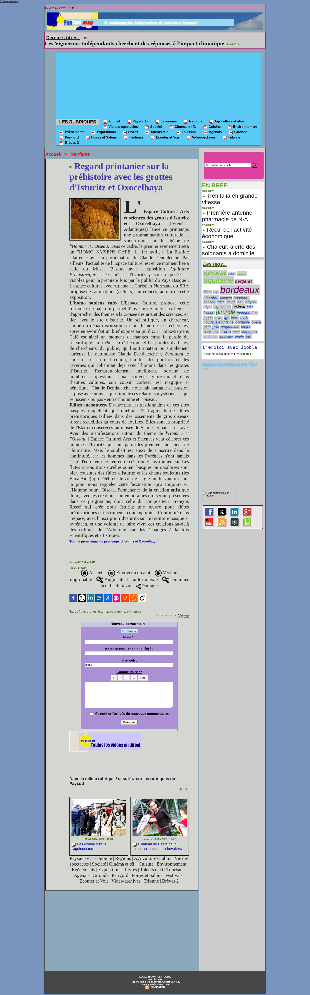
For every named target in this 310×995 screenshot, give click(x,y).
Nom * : (129, 631)
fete (250, 300)
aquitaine (218, 274)
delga (231, 296)
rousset (211, 325)
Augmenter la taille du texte (130, 573)
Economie (168, 115)
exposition (222, 300)
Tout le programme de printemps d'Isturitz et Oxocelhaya (113, 535)
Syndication (157, 980)
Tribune (233, 131)
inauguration (247, 306)
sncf (236, 326)
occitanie (242, 316)
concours (241, 291)
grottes (91, 605)
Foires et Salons (103, 131)
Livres (132, 125)
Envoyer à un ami (132, 566)
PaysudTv (140, 115)
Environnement (244, 120)
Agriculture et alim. (229, 115)
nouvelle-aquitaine (219, 316)
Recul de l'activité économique (227, 226)
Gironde (240, 125)
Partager (149, 579)
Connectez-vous (9, 1)
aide (231, 267)
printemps (134, 605)
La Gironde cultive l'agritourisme (88, 840)
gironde (225, 306)
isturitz (103, 605)
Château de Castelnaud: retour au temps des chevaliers (157, 840)
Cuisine (214, 120)
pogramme (117, 605)
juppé (208, 311)
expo (208, 300)
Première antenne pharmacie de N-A (227, 209)
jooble (205, 362)
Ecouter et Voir (167, 131)
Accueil (114, 115)
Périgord (71, 131)
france (209, 306)
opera (256, 316)
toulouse (210, 331)
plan (207, 320)
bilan (208, 285)
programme (230, 320)
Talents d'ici (159, 125)
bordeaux (239, 283)
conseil (209, 296)
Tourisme (189, 125)
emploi (250, 296)
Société (155, 120)
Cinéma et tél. (185, 120)
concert (226, 291)
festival (238, 300)
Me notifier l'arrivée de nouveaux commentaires (132, 707)
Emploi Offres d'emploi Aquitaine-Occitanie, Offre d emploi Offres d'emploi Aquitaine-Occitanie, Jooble (229, 358)
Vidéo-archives (203, 131)
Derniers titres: (63, 37)
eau (240, 296)
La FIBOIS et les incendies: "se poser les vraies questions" (159, 37)
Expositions (106, 125)
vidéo (239, 330)
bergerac (244, 274)
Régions (195, 115)
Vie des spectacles (123, 120)
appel (241, 267)
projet (245, 320)
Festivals (135, 131)
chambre (211, 291)
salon (225, 325)
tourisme (226, 330)
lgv (226, 311)
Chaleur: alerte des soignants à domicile (228, 243)
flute (82, 605)
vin (248, 330)
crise (221, 296)
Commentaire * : (129, 665)
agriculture (215, 267)
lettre (218, 311)
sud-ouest (249, 326)
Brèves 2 (71, 136)
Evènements (74, 125)
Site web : (129, 654)
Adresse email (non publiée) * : (129, 642)
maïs (244, 311)
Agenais (215, 125)
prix (215, 320)
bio (215, 285)
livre (235, 311)
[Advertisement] (158, 78)
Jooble (246, 347)
